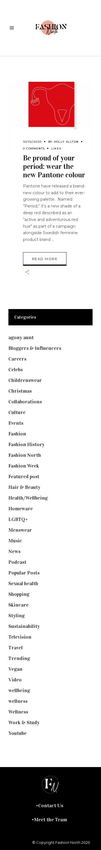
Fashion (17, 434)
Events (15, 423)
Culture (17, 412)
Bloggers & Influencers (34, 348)
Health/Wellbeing (28, 498)
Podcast (17, 562)
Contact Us (50, 805)
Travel (15, 648)
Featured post (23, 476)
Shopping (18, 594)
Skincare (18, 605)
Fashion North (24, 455)
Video (15, 680)
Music (15, 541)
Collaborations (25, 402)
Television (19, 637)
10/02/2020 (32, 142)
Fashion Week (23, 466)
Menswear (20, 530)
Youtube (17, 733)
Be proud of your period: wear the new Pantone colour (54, 166)
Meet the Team (50, 820)
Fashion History (26, 444)
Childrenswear (25, 380)
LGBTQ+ (18, 519)
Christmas (20, 391)
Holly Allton (66, 142)
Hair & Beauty (24, 487)
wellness (17, 701)
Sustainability (24, 626)
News (14, 551)
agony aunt (21, 337)
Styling (16, 615)
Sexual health (23, 583)
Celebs (15, 369)
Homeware (20, 508)
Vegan (15, 669)
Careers (17, 359)
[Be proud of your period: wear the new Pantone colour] (50, 116)
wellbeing (19, 690)
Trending (19, 658)
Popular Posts (24, 573)
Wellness (18, 712)
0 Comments (34, 148)
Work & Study (24, 722)
